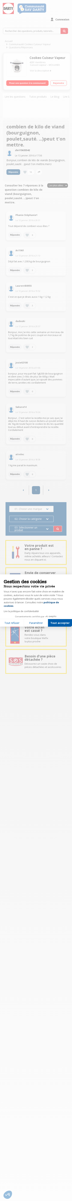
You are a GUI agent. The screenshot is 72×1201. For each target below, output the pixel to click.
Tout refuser (11, 623)
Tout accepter (60, 623)
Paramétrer (36, 623)
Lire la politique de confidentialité (21, 611)
